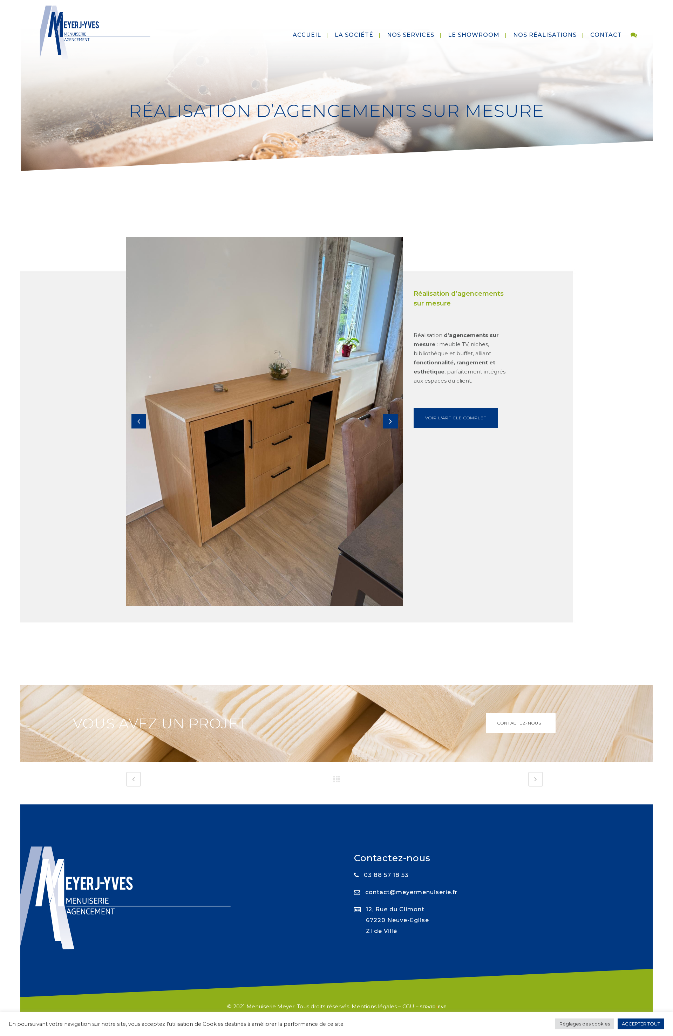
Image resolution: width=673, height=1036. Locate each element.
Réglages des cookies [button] (584, 1024)
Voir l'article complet (456, 417)
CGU (408, 1006)
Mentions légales (374, 1006)
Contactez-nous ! (520, 723)
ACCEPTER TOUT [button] (641, 1024)
